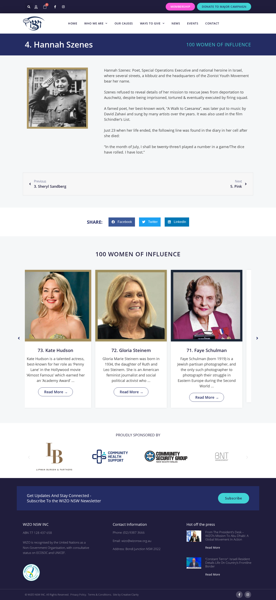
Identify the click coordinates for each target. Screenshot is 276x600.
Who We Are (93, 23)
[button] (29, 7)
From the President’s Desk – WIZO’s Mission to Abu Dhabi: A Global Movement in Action (227, 535)
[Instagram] (63, 7)
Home (72, 23)
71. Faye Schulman (138, 350)
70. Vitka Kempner (214, 350)
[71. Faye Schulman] (138, 305)
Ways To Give (150, 23)
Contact (212, 23)
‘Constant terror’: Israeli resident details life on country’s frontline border (228, 562)
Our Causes (124, 23)
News (176, 23)
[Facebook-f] (55, 7)
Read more (212, 547)
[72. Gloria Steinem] (62, 305)
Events (192, 23)
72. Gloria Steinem (62, 350)
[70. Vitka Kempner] (214, 305)
